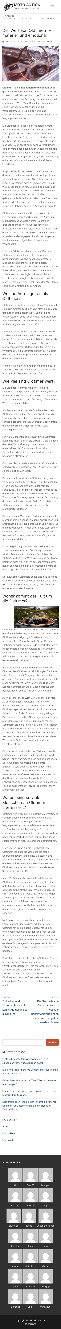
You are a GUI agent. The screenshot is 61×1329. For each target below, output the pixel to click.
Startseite (8, 16)
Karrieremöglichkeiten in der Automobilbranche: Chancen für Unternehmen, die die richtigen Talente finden (29, 1105)
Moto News (46, 42)
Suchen (52, 1042)
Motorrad (7, 1140)
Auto (5, 1126)
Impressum (30, 1323)
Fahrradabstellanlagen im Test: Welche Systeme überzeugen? (29, 1082)
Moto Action (27, 5)
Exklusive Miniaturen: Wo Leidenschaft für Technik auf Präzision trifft (30, 1071)
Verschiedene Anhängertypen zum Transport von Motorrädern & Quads (29, 1093)
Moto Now (9, 42)
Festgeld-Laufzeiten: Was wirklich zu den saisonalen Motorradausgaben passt (25, 1060)
